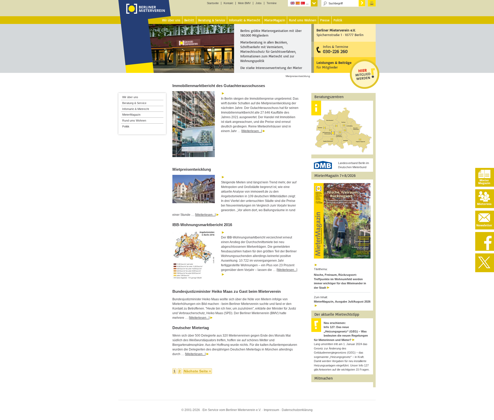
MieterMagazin (131, 114)
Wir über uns (130, 97)
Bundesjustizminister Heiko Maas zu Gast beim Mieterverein (226, 291)
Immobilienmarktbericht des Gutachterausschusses (218, 85)
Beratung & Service (134, 103)
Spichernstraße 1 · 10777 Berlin (340, 32)
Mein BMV (244, 3)
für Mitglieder (333, 64)
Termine (272, 3)
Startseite (213, 3)
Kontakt (228, 3)
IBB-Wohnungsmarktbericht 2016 (202, 224)
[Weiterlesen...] (251, 131)
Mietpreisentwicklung (191, 169)
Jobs (258, 3)
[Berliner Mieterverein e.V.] (144, 13)
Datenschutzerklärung (297, 410)
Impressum (271, 410)
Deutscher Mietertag (190, 327)
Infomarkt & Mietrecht (135, 108)
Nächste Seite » (197, 371)
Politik (125, 126)
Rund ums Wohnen (134, 120)
